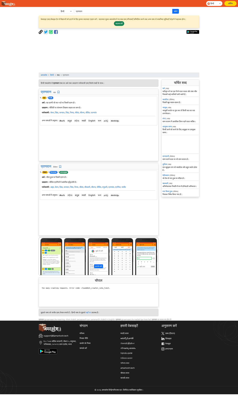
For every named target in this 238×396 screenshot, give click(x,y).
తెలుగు (62, 120)
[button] (48, 256)
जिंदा (67, 112)
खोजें (175, 11)
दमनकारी (166, 156)
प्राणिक (118, 187)
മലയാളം (115, 120)
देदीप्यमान (166, 175)
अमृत (52, 187)
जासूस (165, 107)
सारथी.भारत (124, 377)
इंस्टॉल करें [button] (98, 266)
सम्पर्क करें (83, 348)
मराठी (84, 120)
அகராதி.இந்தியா (127, 343)
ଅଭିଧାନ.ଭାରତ (126, 358)
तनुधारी (104, 187)
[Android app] (48, 351)
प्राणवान (46, 91)
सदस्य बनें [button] (119, 23)
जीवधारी (87, 187)
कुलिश (165, 164)
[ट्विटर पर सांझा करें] (46, 31)
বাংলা (99, 120)
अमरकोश (44, 75)
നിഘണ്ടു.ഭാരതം (128, 348)
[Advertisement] (119, 53)
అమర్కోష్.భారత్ (126, 338)
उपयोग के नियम (85, 343)
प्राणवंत (94, 112)
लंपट (164, 118)
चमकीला (166, 99)
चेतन (52, 112)
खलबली (165, 183)
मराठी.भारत (124, 333)
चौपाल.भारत (124, 372)
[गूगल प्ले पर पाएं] (192, 31)
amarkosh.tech (127, 368)
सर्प (164, 88)
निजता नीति (84, 338)
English (92, 120)
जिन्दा (72, 112)
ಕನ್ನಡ (70, 120)
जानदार (62, 112)
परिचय (82, 333)
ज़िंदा (56, 112)
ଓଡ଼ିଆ (76, 120)
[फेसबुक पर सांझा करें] (56, 31)
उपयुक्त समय (167, 126)
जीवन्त (82, 112)
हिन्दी (52, 75)
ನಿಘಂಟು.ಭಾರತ (126, 353)
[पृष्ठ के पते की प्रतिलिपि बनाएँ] (41, 31)
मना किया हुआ (167, 191)
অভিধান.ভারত (124, 363)
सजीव (124, 187)
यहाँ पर (88, 312)
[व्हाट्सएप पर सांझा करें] (51, 31)
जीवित (87, 112)
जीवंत (77, 112)
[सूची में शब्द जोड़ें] (58, 92)
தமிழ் (106, 120)
